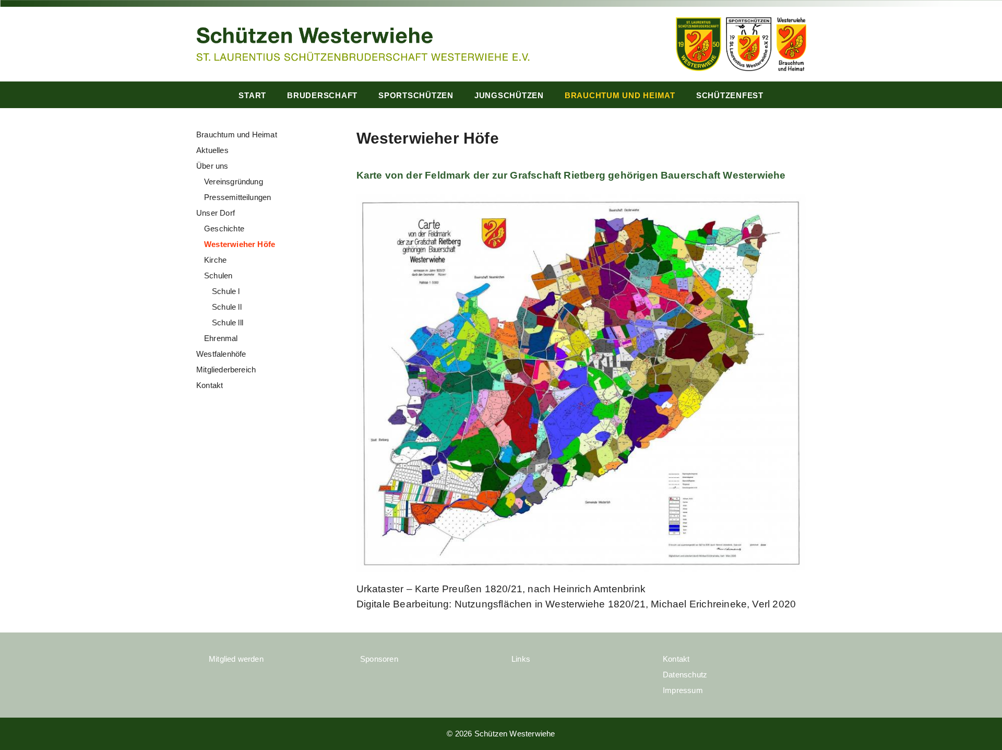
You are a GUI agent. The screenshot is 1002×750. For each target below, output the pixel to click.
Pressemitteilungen (237, 197)
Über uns (212, 165)
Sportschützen (416, 95)
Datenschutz (685, 674)
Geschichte (224, 228)
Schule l (226, 291)
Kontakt (209, 385)
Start (252, 95)
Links (520, 658)
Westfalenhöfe (221, 353)
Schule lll (227, 322)
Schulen (218, 275)
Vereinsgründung (233, 181)
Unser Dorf (215, 212)
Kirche (215, 259)
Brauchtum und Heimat (620, 95)
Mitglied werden (236, 658)
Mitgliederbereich (226, 369)
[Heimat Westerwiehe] (363, 43)
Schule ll (227, 306)
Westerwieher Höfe (239, 244)
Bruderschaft (322, 95)
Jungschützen (509, 95)
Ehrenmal (221, 338)
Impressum (683, 690)
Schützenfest (730, 95)
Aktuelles (212, 150)
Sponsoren (379, 658)
